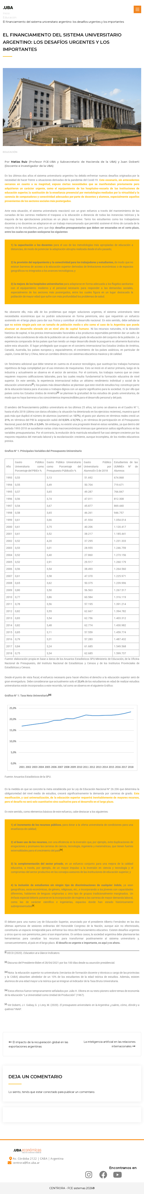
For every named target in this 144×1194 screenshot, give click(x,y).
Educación (10, 151)
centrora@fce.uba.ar (26, 1163)
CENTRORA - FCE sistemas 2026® (72, 1188)
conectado (50, 1092)
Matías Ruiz (19, 161)
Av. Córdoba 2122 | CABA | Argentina (38, 1158)
